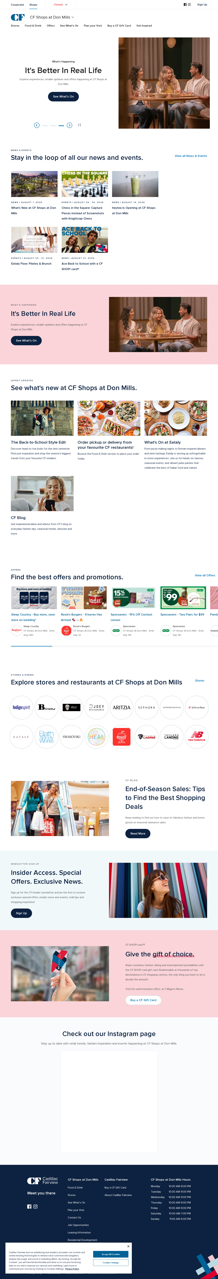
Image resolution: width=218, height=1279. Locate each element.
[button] (45, 125)
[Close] (128, 1246)
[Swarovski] (71, 737)
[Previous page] (37, 125)
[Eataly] (21, 737)
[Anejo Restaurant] (71, 707)
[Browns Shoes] (46, 707)
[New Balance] (197, 737)
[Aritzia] (122, 707)
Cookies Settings (111, 1262)
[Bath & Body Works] (46, 737)
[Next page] (69, 125)
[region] (68, 1258)
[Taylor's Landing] (172, 737)
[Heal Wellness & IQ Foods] (96, 737)
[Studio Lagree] (147, 737)
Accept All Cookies (111, 1254)
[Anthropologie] (172, 707)
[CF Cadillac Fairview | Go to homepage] (18, 17)
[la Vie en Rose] (197, 707)
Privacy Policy (72, 1269)
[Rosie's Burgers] (122, 737)
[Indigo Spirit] (21, 707)
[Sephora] (147, 707)
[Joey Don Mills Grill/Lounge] (96, 707)
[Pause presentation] (79, 125)
